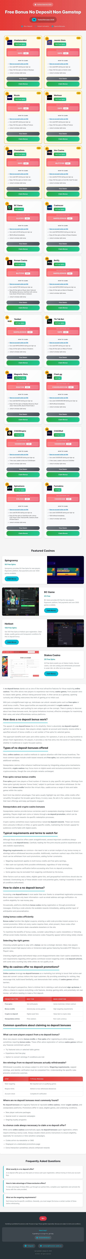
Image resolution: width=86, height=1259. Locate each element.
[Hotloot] (65, 633)
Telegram (30, 1246)
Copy (25, 53)
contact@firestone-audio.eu (52, 1246)
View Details (23, 78)
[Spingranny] (65, 570)
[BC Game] (20, 601)
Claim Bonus (23, 84)
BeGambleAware (44, 1237)
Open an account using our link (19, 64)
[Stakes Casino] (20, 665)
